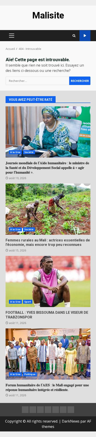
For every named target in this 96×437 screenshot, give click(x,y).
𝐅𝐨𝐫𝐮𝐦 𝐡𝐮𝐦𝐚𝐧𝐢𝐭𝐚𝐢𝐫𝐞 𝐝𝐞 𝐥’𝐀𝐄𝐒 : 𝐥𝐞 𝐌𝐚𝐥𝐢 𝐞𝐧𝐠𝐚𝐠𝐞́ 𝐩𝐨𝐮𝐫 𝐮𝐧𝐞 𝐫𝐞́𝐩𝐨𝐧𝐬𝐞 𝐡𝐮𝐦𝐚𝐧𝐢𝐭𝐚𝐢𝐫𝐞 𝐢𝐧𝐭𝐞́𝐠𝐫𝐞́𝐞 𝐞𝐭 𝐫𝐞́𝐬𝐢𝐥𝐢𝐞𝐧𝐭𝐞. (48, 354)
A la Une (15, 152)
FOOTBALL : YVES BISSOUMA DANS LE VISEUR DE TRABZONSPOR (48, 281)
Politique (29, 374)
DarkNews (70, 421)
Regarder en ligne (84, 35)
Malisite (48, 15)
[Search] (74, 35)
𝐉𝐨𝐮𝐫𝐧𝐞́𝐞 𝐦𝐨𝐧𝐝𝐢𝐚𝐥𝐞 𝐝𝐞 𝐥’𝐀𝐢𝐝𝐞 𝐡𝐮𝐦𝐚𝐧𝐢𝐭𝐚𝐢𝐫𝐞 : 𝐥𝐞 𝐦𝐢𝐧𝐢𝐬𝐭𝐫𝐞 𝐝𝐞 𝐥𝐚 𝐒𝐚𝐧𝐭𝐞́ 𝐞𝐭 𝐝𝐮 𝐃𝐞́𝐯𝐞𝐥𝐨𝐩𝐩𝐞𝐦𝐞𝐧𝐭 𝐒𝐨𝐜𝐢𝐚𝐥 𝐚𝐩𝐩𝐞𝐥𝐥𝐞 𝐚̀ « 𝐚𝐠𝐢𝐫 (48, 132)
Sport (27, 301)
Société (29, 152)
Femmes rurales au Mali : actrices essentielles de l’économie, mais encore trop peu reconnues (48, 209)
